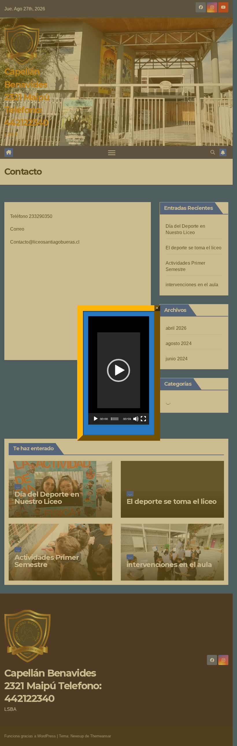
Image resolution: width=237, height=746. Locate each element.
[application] (118, 370)
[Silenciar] (136, 419)
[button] (118, 370)
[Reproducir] (96, 419)
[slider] (114, 418)
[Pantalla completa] (143, 419)
